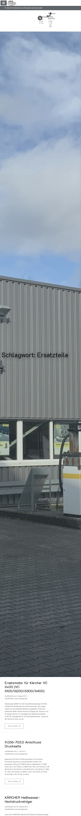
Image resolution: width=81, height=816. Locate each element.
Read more (13, 726)
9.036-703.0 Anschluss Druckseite (23, 744)
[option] (27, 706)
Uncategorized (22, 699)
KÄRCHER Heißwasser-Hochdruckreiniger (22, 799)
